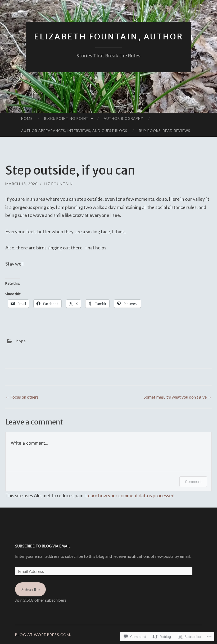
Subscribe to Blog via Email (42, 546)
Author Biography (123, 118)
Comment (193, 481)
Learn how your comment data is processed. (130, 495)
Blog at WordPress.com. (43, 634)
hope (21, 340)
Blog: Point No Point (66, 118)
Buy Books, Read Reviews (164, 131)
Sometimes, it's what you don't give (178, 396)
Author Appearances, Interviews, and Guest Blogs (74, 131)
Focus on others (22, 396)
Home (27, 118)
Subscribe (30, 589)
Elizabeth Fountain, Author (108, 36)
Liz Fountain (58, 183)
